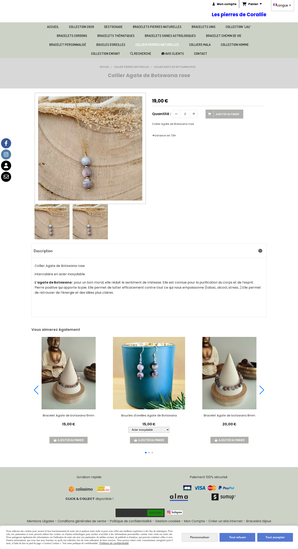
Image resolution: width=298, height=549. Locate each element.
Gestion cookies (167, 521)
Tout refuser (237, 537)
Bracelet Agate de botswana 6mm (68, 415)
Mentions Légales (40, 521)
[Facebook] (6, 143)
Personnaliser (199, 537)
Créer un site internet (225, 521)
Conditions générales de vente (82, 521)
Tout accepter (275, 537)
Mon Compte (194, 521)
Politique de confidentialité (131, 521)
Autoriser (155, 513)
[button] (146, 452)
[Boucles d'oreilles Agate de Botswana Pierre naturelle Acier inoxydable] (149, 373)
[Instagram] (6, 154)
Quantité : (161, 113)
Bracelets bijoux (258, 521)
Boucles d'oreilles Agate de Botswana (149, 415)
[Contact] (6, 177)
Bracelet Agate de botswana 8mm (229, 415)
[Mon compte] (6, 166)
